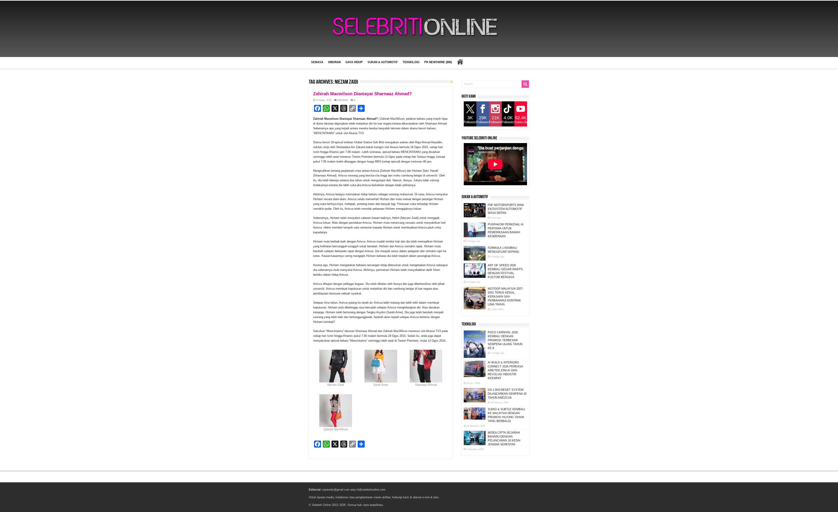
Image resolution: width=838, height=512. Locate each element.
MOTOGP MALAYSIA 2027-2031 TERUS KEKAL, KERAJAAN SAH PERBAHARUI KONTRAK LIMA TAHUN (505, 296)
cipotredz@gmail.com (336, 489)
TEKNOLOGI (411, 62)
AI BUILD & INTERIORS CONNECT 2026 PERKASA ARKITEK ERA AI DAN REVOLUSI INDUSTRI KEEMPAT (505, 370)
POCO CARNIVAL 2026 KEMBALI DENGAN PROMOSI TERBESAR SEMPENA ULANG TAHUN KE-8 (505, 340)
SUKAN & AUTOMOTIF (382, 62)
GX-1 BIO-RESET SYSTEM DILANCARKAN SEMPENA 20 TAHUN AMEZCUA (507, 393)
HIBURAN (334, 62)
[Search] (525, 84)
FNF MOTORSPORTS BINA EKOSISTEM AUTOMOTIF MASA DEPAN (506, 208)
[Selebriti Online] (419, 29)
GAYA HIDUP (354, 62)
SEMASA (317, 62)
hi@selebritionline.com (371, 489)
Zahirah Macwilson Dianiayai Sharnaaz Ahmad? (362, 93)
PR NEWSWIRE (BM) (438, 62)
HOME (460, 61)
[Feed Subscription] (451, 81)
